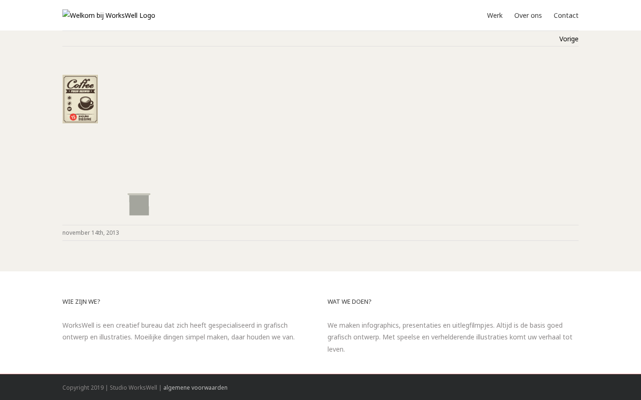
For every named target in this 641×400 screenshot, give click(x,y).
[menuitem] (500, 15)
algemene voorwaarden (195, 388)
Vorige (569, 38)
